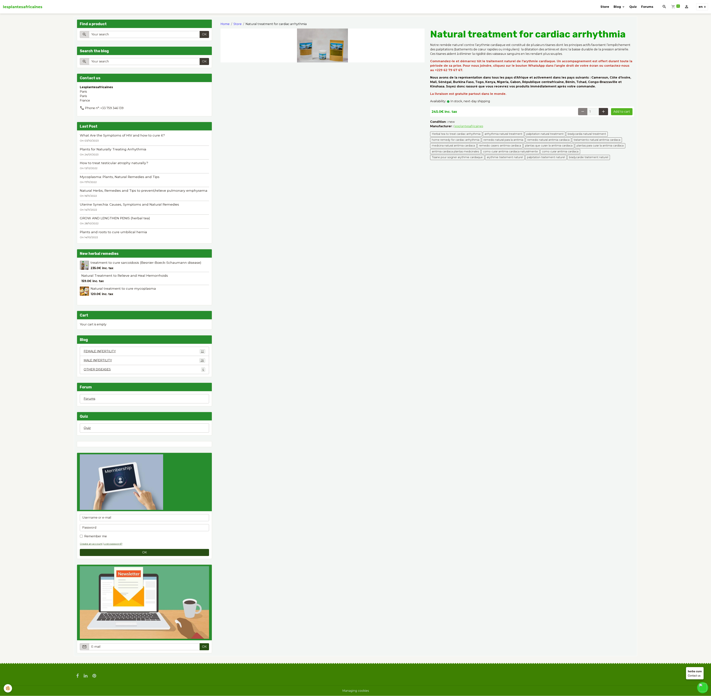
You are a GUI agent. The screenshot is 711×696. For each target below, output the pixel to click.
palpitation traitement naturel (546, 157)
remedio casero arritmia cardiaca (500, 145)
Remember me (95, 536)
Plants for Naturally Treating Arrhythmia (113, 149)
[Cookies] (8, 688)
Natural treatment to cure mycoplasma (123, 288)
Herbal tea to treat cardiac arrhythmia (456, 134)
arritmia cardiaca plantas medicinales (455, 151)
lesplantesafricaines (468, 126)
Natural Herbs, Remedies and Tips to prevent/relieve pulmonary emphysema (143, 190)
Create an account (91, 543)
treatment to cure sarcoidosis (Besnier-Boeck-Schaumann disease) (146, 262)
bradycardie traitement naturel (588, 157)
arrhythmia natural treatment (503, 134)
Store (604, 7)
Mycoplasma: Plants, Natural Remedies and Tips (119, 177)
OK (204, 34)
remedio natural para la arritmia (503, 139)
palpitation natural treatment (545, 134)
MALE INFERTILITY (144, 360)
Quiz (633, 7)
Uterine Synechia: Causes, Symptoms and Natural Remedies (129, 204)
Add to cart (621, 111)
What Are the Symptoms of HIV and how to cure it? (122, 135)
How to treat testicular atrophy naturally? (114, 163)
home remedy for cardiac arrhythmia (455, 139)
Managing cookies (355, 690)
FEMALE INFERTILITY (144, 351)
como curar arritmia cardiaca (560, 151)
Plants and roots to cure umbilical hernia (113, 232)
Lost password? (113, 543)
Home (225, 24)
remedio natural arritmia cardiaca (548, 139)
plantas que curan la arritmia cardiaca (549, 145)
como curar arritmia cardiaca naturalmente (510, 151)
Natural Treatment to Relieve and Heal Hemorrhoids (124, 275)
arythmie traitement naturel (505, 157)
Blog (618, 7)
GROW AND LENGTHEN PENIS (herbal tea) (115, 218)
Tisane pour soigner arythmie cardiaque (457, 157)
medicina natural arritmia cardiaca (453, 145)
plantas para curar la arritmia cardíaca (600, 145)
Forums (647, 7)
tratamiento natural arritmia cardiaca (597, 139)
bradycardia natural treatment (587, 134)
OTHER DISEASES (144, 369)
